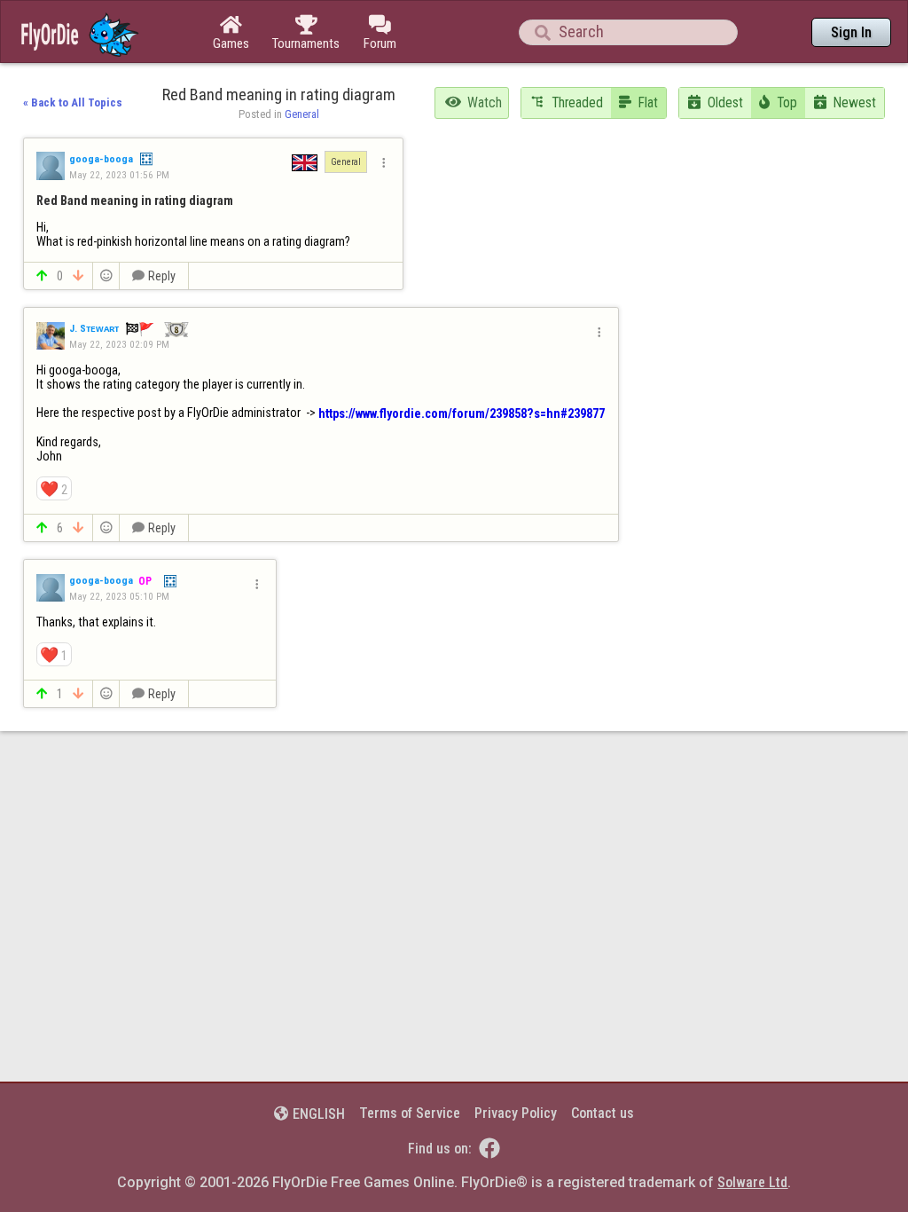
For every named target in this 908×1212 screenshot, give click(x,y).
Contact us (602, 1113)
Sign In (851, 32)
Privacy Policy (515, 1113)
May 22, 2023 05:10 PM (119, 596)
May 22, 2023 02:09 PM (119, 344)
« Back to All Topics (72, 102)
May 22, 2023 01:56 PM (119, 175)
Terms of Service (409, 1113)
